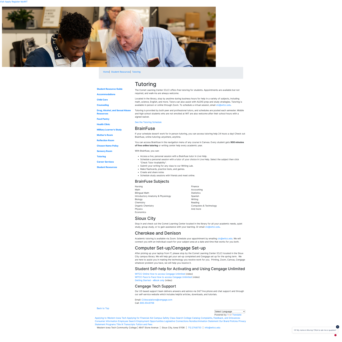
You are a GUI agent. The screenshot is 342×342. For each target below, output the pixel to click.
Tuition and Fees (144, 324)
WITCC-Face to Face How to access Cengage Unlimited (163, 277)
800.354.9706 (147, 303)
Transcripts (129, 324)
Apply (8, 1)
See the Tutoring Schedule (148, 122)
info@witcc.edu (212, 327)
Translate (236, 314)
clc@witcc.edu (223, 105)
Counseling (103, 105)
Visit (2, 1)
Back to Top (103, 308)
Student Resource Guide (110, 89)
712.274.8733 (194, 327)
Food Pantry (103, 119)
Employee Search (127, 321)
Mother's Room (105, 135)
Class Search (176, 318)
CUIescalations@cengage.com (157, 299)
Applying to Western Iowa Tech (110, 318)
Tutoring (101, 156)
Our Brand (224, 321)
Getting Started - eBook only (149, 280)
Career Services (105, 161)
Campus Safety (161, 318)
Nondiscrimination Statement (204, 321)
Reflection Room (105, 140)
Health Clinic (103, 124)
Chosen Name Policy (107, 145)
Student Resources (107, 167)
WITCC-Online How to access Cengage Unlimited (160, 274)
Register (16, 1)
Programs (111, 324)
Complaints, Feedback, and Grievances (220, 318)
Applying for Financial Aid (140, 318)
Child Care (102, 99)
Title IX (119, 324)
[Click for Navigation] (243, 5)
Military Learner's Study (109, 129)
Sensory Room (104, 151)
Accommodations (106, 94)
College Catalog (192, 318)
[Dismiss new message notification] (337, 327)
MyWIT (24, 1)
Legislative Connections (176, 321)
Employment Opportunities (150, 321)
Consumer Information (106, 321)
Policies (234, 321)
